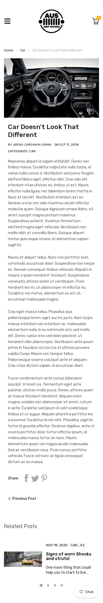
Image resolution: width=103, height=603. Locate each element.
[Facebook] (26, 478)
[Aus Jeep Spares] (51, 21)
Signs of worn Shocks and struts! (68, 556)
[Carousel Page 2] (48, 585)
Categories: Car (22, 151)
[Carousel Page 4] (61, 585)
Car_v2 (78, 545)
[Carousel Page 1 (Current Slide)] (41, 585)
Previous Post (24, 498)
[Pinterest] (44, 478)
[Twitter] (35, 478)
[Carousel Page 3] (55, 585)
